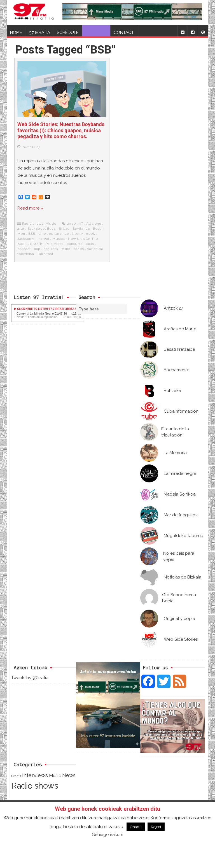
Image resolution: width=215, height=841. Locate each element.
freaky (77, 234)
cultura (55, 234)
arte (20, 229)
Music (51, 224)
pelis (90, 244)
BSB (31, 234)
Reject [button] (156, 827)
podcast (24, 249)
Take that (45, 254)
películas (74, 244)
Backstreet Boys (41, 229)
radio (66, 249)
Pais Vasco (55, 244)
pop (37, 249)
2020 (71, 224)
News (69, 775)
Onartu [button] (136, 827)
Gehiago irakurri (107, 834)
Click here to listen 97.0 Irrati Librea (45, 308)
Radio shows (33, 224)
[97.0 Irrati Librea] (33, 12)
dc (67, 234)
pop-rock (51, 249)
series (78, 249)
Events (16, 776)
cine (42, 234)
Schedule (68, 32)
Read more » (30, 208)
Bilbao (64, 229)
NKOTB (36, 244)
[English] (203, 30)
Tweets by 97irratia (29, 677)
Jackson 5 (25, 239)
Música (58, 239)
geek (90, 234)
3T (81, 224)
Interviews (35, 775)
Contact (124, 32)
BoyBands (81, 229)
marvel (43, 239)
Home (16, 32)
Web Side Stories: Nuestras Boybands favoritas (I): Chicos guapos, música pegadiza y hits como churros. (60, 130)
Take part (96, 32)
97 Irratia (39, 32)
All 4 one (93, 224)
